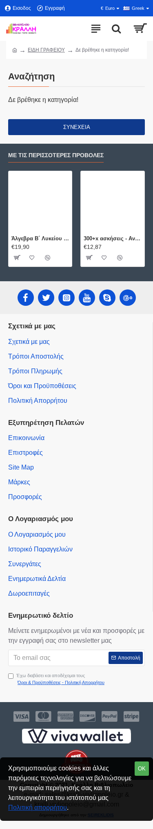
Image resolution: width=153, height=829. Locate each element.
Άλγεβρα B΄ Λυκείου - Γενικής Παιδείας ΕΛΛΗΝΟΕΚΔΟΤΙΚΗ (40, 238)
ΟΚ (142, 769)
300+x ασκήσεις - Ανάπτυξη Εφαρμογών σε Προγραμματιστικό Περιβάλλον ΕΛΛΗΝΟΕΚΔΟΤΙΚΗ (112, 238)
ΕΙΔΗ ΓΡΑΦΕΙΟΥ (46, 50)
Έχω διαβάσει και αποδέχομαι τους (60, 679)
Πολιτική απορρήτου (37, 807)
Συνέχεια (76, 127)
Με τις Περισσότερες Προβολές (56, 155)
